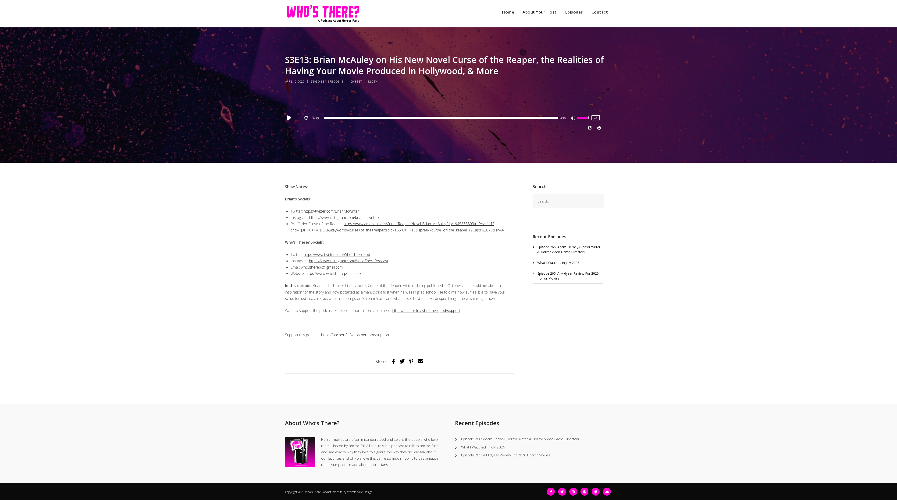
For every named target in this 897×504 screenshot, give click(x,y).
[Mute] (573, 118)
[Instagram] (573, 492)
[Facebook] (551, 492)
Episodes (574, 12)
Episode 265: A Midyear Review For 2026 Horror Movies (505, 455)
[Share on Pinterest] (411, 361)
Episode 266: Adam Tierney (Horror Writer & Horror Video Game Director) (520, 439)
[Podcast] (596, 492)
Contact (599, 12)
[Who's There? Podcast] (323, 13)
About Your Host (540, 12)
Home (508, 12)
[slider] (583, 121)
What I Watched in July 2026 (558, 262)
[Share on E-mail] (420, 361)
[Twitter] (402, 361)
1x (595, 117)
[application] (441, 117)
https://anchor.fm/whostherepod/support (355, 334)
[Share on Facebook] (393, 361)
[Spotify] (584, 492)
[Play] (290, 117)
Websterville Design (359, 492)
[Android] (607, 492)
